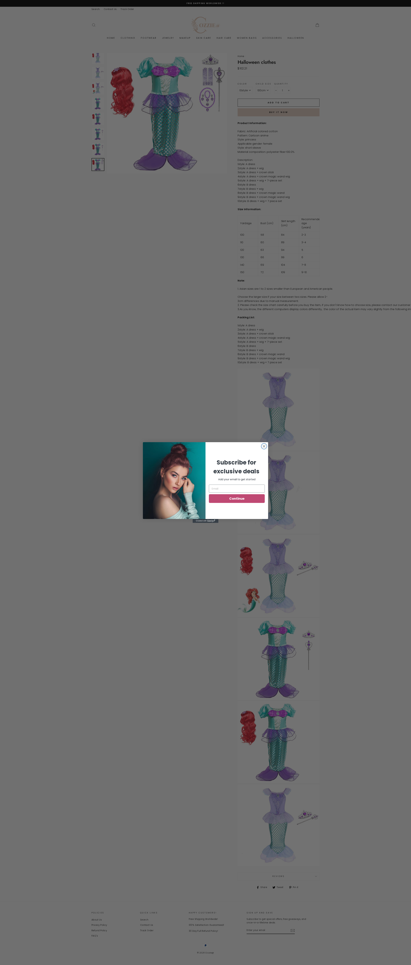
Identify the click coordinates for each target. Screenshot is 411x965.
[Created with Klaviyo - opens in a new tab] (205, 521)
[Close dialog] (264, 446)
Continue (237, 498)
